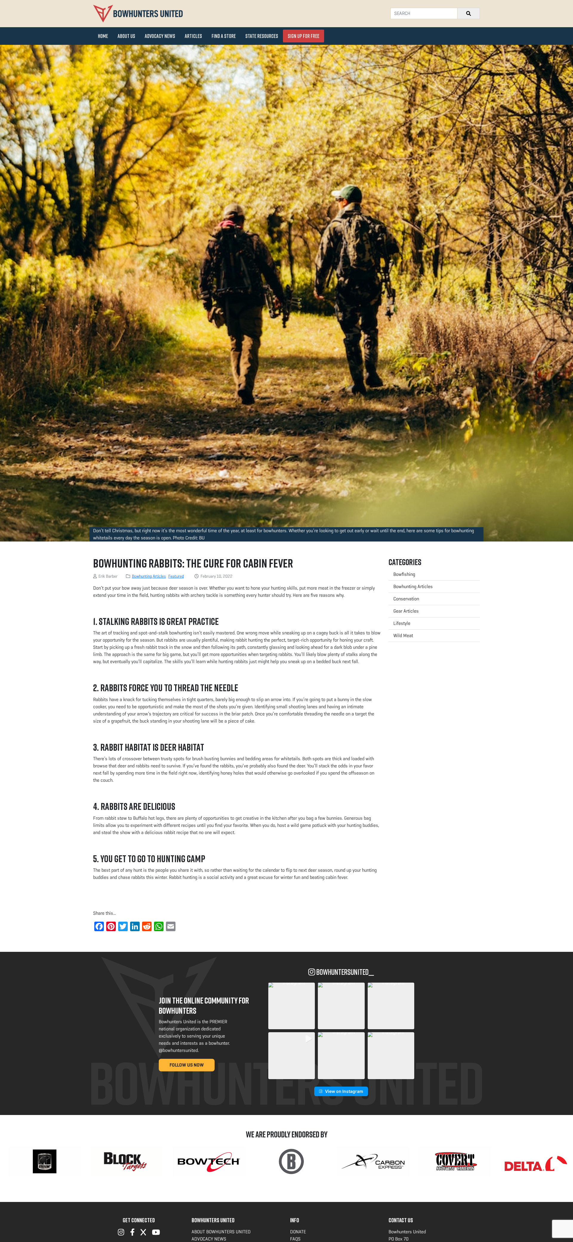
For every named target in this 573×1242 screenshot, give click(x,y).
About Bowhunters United (221, 1232)
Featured (176, 576)
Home (103, 36)
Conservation (406, 599)
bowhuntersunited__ (344, 972)
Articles (193, 36)
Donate (298, 1232)
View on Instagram (344, 1091)
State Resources (261, 36)
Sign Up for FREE (303, 36)
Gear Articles (406, 611)
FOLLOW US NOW (187, 1065)
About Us (126, 36)
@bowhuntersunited (178, 1050)
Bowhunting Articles (149, 576)
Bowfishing (404, 574)
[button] (291, 1006)
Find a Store (224, 36)
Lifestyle (401, 623)
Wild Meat (403, 635)
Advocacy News (160, 36)
